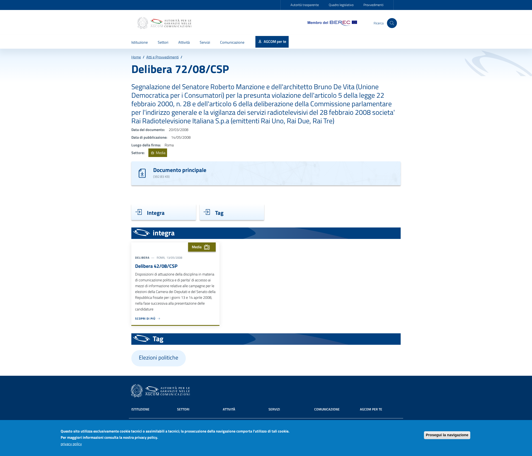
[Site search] (392, 23)
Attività (229, 409)
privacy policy (71, 444)
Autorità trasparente (305, 4)
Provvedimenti (373, 4)
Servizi (274, 409)
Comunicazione (327, 409)
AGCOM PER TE (371, 409)
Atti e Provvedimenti (162, 57)
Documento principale (179, 170)
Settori (183, 409)
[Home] (165, 23)
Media (160, 153)
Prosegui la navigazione (447, 435)
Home (136, 57)
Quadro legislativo (341, 4)
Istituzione (140, 409)
